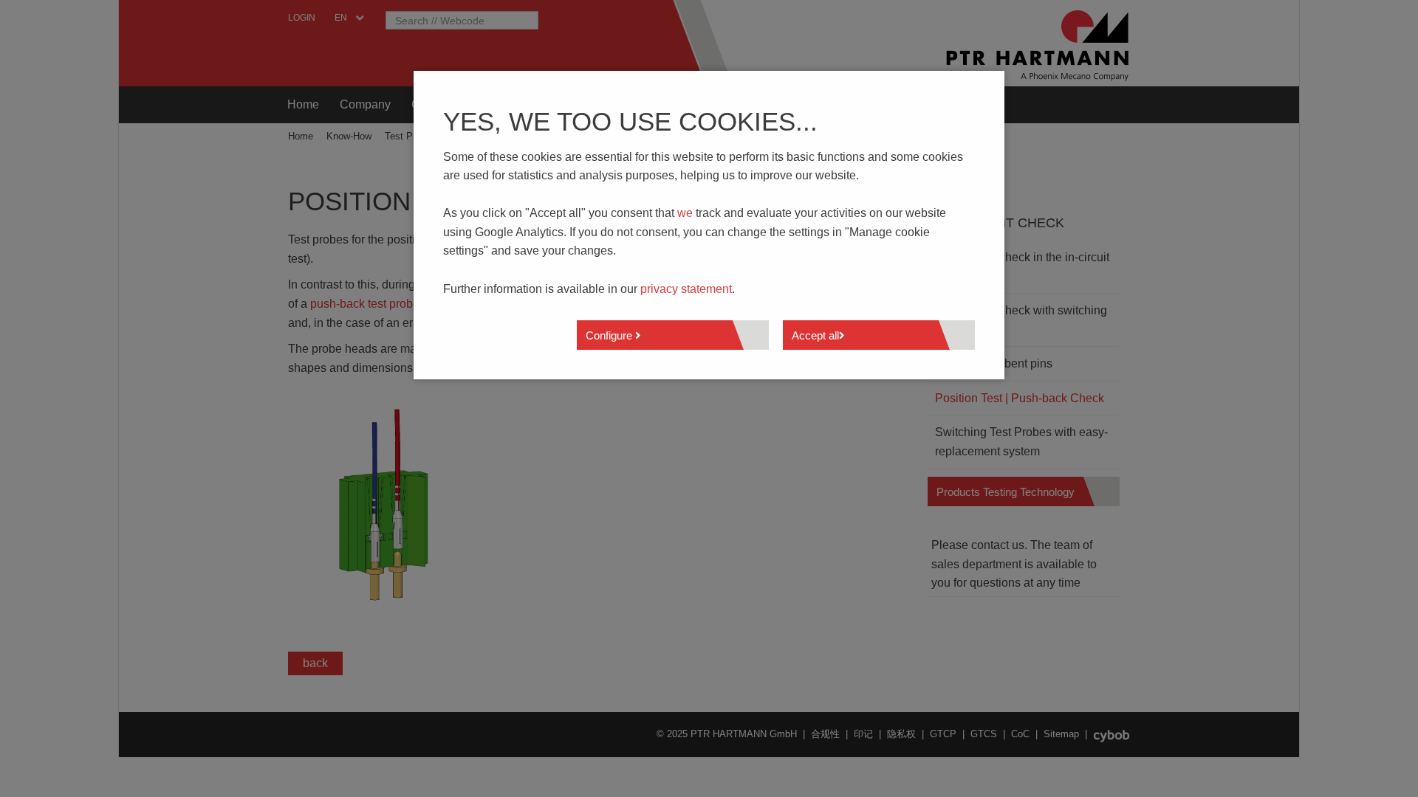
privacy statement (686, 289)
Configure (610, 335)
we (685, 213)
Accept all (815, 335)
